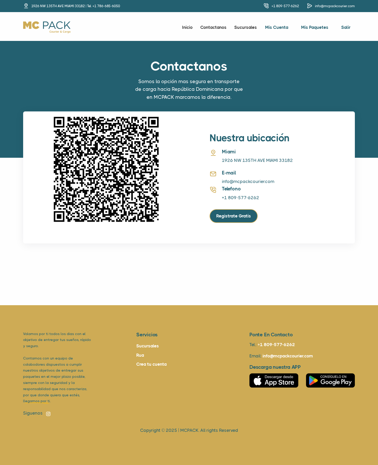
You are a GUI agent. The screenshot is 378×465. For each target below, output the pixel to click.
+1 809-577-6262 (285, 6)
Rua (140, 355)
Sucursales (245, 27)
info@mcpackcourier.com (335, 6)
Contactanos (213, 27)
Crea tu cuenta (151, 364)
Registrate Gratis (233, 215)
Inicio (187, 27)
